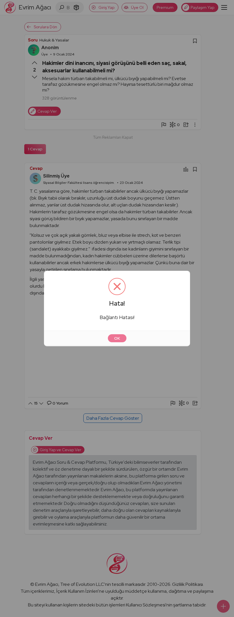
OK (117, 338)
